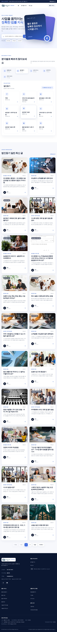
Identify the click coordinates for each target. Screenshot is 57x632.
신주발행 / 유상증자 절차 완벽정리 (42, 334)
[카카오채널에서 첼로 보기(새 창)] (7, 583)
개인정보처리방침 (34, 609)
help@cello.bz (10, 576)
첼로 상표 (3, 595)
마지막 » (41, 544)
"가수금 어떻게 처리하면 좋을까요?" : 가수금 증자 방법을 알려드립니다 (42, 450)
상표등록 (19, 40)
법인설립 (8, 40)
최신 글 (30, 5)
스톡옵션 (14, 40)
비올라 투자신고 (4, 608)
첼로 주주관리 (4, 598)
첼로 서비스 (51, 5)
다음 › (35, 544)
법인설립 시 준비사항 (7, 175)
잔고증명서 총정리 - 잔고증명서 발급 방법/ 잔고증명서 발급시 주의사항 (14, 180)
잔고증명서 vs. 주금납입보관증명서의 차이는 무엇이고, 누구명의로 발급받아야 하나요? (42, 258)
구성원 (31, 595)
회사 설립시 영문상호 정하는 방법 (42, 296)
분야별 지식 (24, 5)
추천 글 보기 (53, 1)
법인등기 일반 (33, 175)
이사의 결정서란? (9, 487)
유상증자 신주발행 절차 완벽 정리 (42, 178)
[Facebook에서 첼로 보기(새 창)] (3, 583)
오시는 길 (32, 598)
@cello (8, 572)
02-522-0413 (10, 569)
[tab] (8, 71)
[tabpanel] (28, 107)
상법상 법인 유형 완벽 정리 (40, 525)
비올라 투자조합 (4, 605)
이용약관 (32, 606)
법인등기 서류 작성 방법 (35, 215)
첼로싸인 (3, 601)
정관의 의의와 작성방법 (10, 447)
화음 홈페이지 (33, 592)
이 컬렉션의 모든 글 (47, 87)
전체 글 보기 (53, 154)
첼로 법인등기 (4, 592)
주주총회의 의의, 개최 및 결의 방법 (42, 409)
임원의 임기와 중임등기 (38, 372)
